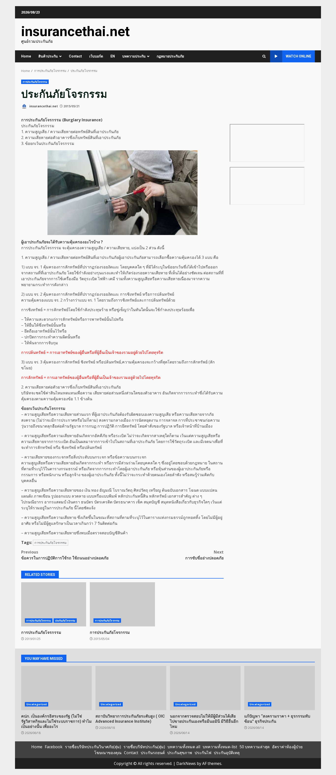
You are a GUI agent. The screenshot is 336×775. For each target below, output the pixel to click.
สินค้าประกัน (48, 56)
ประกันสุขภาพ (179, 752)
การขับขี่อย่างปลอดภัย (204, 555)
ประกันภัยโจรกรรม (65, 620)
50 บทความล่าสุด (255, 746)
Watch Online (298, 56)
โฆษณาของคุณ (108, 752)
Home (26, 56)
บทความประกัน (134, 56)
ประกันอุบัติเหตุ (227, 752)
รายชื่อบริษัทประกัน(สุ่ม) (144, 746)
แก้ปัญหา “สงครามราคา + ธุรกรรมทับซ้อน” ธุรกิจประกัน (279, 688)
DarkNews (186, 763)
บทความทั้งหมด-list (220, 746)
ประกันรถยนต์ (153, 752)
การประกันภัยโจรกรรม (35, 81)
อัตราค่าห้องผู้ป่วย (287, 746)
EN (112, 56)
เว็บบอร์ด (96, 56)
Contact (75, 56)
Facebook (53, 746)
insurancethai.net (75, 31)
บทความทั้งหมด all (184, 746)
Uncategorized (36, 704)
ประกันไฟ (203, 752)
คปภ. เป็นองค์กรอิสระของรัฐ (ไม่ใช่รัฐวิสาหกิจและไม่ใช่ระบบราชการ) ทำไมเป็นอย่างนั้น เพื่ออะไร (56, 688)
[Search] (264, 56)
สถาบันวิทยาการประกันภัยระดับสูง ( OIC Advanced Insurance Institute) (130, 688)
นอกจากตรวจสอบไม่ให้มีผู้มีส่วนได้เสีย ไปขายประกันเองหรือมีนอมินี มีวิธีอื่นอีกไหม (205, 688)
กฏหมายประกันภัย (170, 56)
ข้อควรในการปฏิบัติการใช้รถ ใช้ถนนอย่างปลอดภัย (64, 555)
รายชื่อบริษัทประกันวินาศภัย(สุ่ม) (93, 746)
